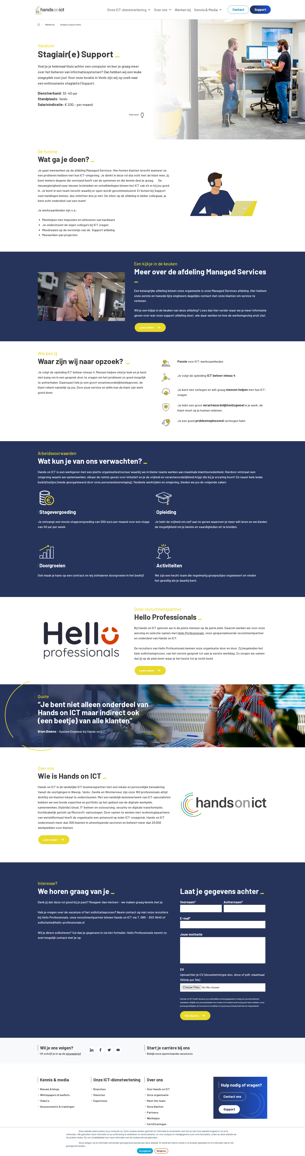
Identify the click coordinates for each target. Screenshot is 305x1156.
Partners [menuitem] (152, 1112)
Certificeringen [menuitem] (156, 1124)
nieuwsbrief (73, 1053)
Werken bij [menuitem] (183, 10)
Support (260, 9)
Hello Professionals (191, 633)
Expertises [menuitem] (100, 1100)
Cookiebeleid (97, 1137)
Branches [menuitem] (99, 1089)
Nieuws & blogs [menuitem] (49, 1089)
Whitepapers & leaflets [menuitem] (55, 1095)
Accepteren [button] (145, 1150)
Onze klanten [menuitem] (155, 1106)
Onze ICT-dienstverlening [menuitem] (126, 10)
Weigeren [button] (161, 1150)
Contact (238, 9)
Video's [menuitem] (44, 1100)
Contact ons (232, 1096)
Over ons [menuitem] (160, 10)
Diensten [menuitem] (99, 1095)
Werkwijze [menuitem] (153, 1118)
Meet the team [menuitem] (156, 1100)
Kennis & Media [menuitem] (206, 10)
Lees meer (146, 327)
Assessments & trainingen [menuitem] (57, 1106)
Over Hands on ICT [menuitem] (158, 1089)
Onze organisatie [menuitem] (158, 1095)
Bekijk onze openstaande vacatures (170, 1053)
